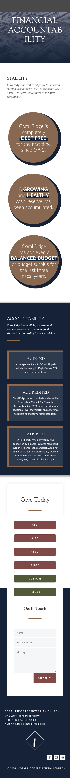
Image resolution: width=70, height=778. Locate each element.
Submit (44, 678)
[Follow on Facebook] (49, 757)
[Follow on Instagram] (56, 757)
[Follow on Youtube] (62, 757)
